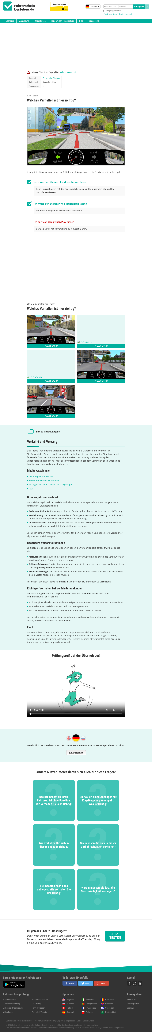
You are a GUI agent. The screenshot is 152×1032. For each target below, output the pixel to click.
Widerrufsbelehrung (26, 1021)
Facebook (129, 983)
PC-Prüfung (36, 1004)
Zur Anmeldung (76, 752)
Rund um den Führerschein (62, 21)
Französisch (91, 1008)
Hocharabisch (111, 1012)
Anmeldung (24, 21)
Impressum (70, 1021)
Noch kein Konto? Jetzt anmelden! (118, 14)
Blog (81, 21)
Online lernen (40, 21)
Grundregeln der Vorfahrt (41, 476)
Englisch (70, 1000)
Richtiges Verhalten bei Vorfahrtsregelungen (51, 484)
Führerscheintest (9, 1000)
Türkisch (70, 1008)
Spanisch (70, 1012)
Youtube (140, 983)
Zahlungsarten (133, 1004)
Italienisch (90, 1000)
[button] (69, 983)
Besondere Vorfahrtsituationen (44, 480)
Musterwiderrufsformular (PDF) (47, 1021)
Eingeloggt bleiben (113, 11)
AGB (63, 1021)
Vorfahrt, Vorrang (53, 78)
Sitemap (130, 1008)
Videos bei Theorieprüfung (13, 1008)
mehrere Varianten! (68, 72)
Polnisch (89, 1012)
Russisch (70, 1004)
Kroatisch (109, 1004)
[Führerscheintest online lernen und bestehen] (19, 6)
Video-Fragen (8, 1012)
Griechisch (109, 1008)
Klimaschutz (94, 21)
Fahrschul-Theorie (39, 1012)
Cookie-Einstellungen (85, 1021)
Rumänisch (109, 1000)
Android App (132, 1000)
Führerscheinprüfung (11, 1004)
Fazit (31, 488)
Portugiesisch (91, 1004)
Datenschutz (11, 1021)
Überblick (10, 21)
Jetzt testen (115, 936)
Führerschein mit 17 (40, 1000)
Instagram (134, 983)
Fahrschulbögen (38, 1008)
